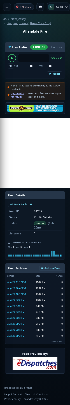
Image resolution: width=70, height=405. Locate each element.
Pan (41, 65)
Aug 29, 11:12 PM (16, 282)
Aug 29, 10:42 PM (16, 288)
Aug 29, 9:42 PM (16, 300)
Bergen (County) (18, 23)
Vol (16, 65)
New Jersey (18, 19)
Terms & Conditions (37, 394)
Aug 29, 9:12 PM (16, 306)
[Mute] (10, 66)
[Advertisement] (35, 153)
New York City (40, 23)
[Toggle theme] (40, 7)
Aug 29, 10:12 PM (16, 294)
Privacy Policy (12, 399)
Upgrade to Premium (17, 95)
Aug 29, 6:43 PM (16, 335)
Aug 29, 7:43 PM (16, 323)
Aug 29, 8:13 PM (16, 317)
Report (56, 73)
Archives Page (52, 268)
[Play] (12, 58)
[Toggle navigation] (7, 7)
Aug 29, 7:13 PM (16, 329)
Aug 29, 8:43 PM (16, 312)
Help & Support (13, 394)
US (5, 19)
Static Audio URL (22, 204)
